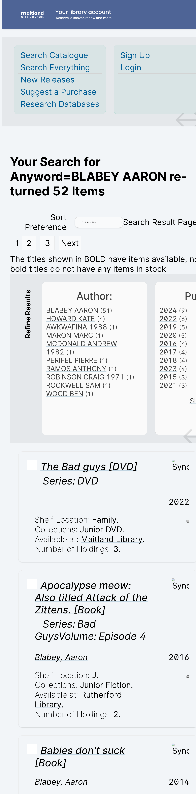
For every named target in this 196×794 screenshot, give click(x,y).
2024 (168, 310)
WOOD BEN (64, 394)
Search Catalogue (54, 55)
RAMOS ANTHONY (76, 369)
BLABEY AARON (72, 310)
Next (70, 243)
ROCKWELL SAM (73, 385)
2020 (168, 335)
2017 (168, 352)
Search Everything (55, 67)
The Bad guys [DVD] (88, 467)
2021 (168, 385)
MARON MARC (69, 335)
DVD (87, 481)
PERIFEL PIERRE (71, 360)
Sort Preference (46, 222)
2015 (168, 377)
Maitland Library (112, 539)
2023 (168, 369)
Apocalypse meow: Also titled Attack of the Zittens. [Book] (91, 597)
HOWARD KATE (70, 319)
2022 (168, 319)
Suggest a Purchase (59, 92)
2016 (168, 344)
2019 (168, 327)
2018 (168, 360)
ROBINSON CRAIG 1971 (85, 377)
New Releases (48, 79)
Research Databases (60, 104)
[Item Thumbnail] (180, 467)
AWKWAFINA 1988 (76, 327)
